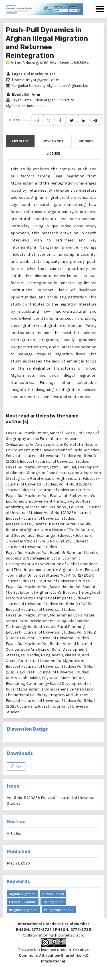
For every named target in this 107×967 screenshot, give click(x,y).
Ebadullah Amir (26, 94)
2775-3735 (80, 929)
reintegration (53, 902)
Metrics (86, 141)
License (53, 153)
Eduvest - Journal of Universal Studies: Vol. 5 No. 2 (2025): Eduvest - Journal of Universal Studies (50, 541)
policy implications (59, 910)
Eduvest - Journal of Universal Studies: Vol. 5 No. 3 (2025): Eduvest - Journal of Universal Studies (49, 604)
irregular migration (23, 910)
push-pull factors (22, 902)
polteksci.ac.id (71, 935)
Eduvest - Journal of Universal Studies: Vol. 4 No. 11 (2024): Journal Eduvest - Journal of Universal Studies (53, 484)
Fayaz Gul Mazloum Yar (33, 73)
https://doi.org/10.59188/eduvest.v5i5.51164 (49, 62)
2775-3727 (41, 929)
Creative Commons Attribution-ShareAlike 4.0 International (54, 955)
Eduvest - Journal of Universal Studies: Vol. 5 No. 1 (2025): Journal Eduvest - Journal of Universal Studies (53, 513)
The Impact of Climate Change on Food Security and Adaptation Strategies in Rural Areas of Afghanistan (53, 473)
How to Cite (53, 141)
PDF (18, 766)
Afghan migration (22, 894)
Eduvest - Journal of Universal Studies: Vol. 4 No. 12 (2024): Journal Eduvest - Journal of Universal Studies (53, 575)
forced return (53, 894)
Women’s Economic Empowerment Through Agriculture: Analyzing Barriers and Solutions (50, 501)
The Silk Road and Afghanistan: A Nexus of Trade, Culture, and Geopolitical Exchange (50, 530)
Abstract (20, 141)
